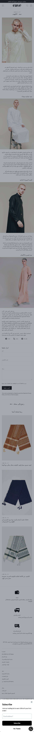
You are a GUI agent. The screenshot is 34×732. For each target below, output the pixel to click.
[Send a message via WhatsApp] (31, 729)
